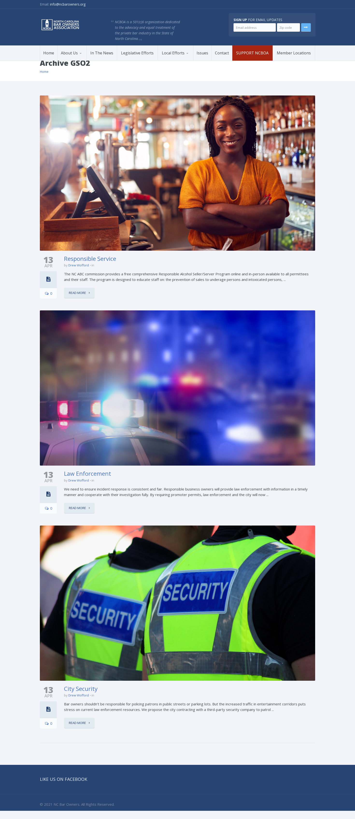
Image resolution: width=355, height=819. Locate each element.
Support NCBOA (252, 53)
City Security (81, 689)
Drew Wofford (78, 265)
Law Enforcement (87, 473)
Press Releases (81, 59)
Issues (202, 53)
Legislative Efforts (137, 53)
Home (48, 53)
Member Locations (294, 53)
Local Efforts (173, 53)
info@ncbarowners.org (67, 4)
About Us (69, 53)
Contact (222, 53)
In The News (101, 53)
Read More (78, 293)
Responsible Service (90, 259)
